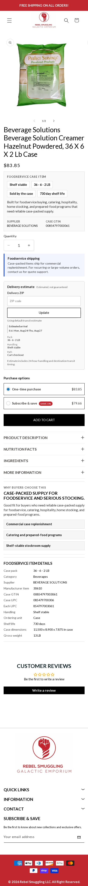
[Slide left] (34, 121)
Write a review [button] (44, 690)
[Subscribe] (79, 837)
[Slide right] (54, 121)
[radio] (8, 389)
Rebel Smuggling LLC (35, 882)
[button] (9, 20)
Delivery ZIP (15, 293)
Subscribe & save (31, 403)
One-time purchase (26, 389)
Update (44, 312)
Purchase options (17, 378)
